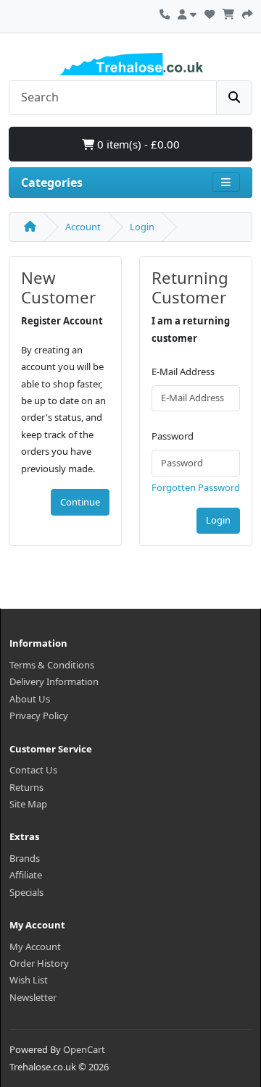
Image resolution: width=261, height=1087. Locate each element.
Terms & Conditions (51, 664)
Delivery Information (54, 681)
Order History (39, 963)
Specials (26, 892)
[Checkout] (247, 12)
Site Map (28, 803)
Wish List (28, 979)
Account (83, 226)
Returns (26, 787)
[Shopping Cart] (228, 12)
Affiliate (25, 874)
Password (173, 435)
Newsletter (33, 997)
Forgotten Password (196, 487)
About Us (29, 698)
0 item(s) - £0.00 (137, 144)
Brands (24, 858)
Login (142, 226)
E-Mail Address (183, 371)
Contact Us (33, 769)
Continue (80, 501)
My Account (35, 946)
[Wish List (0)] (209, 12)
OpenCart (84, 1049)
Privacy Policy (38, 715)
